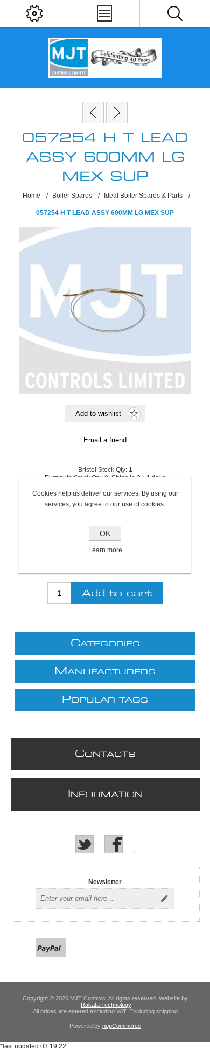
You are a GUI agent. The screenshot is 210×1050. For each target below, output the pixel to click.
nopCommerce (121, 1026)
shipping (167, 1011)
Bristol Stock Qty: (103, 470)
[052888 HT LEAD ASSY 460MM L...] (93, 112)
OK (105, 533)
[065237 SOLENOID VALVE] (117, 112)
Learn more (105, 550)
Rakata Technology (106, 1005)
